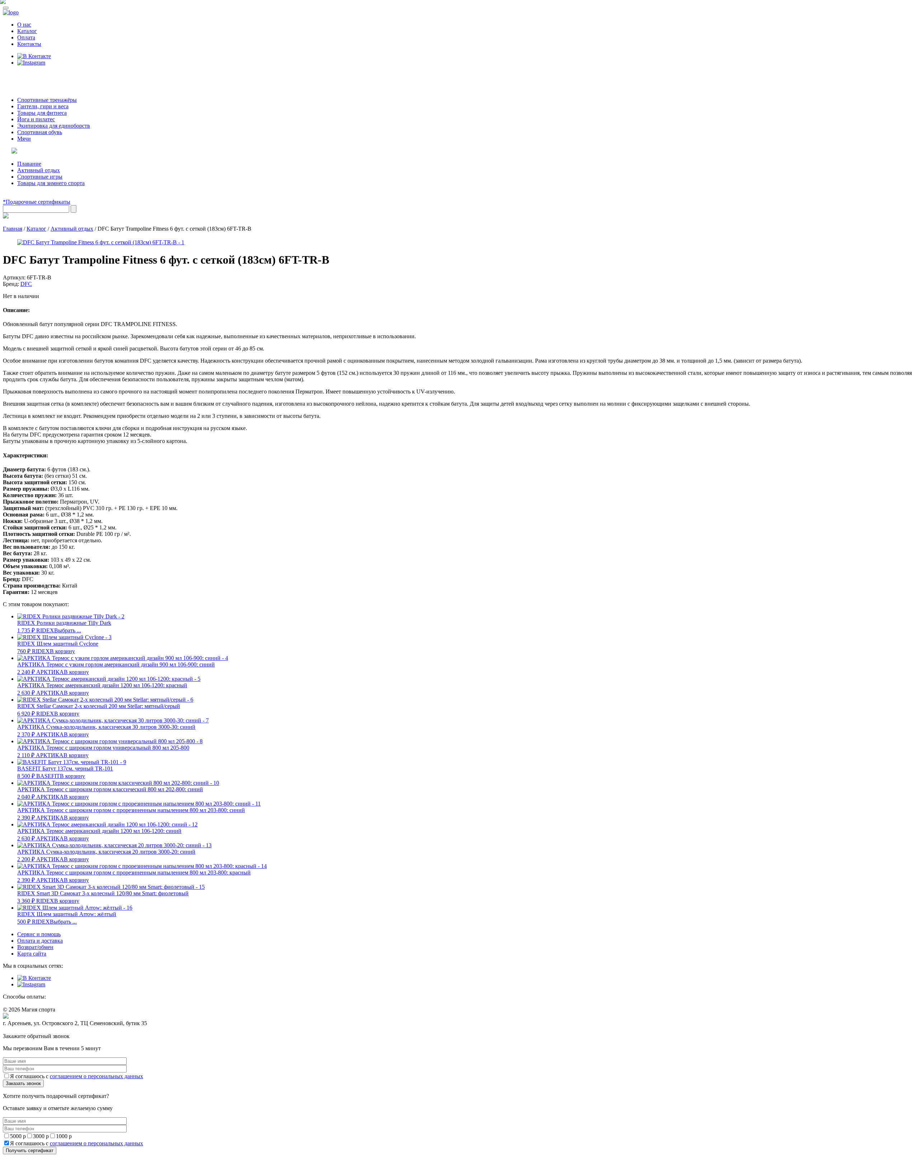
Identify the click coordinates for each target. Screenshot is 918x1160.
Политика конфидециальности (36, 1030)
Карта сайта (31, 954)
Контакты (29, 44)
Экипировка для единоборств (53, 126)
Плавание (29, 164)
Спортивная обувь (39, 132)
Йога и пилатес (36, 119)
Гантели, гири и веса (42, 106)
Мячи (24, 139)
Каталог (27, 31)
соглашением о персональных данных (96, 1076)
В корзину (62, 651)
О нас (24, 25)
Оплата (26, 37)
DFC (26, 284)
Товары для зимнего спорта (51, 183)
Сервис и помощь (39, 934)
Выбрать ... (67, 630)
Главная (12, 229)
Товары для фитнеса (42, 113)
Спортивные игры (39, 177)
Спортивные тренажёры (47, 100)
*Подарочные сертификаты (36, 202)
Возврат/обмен (35, 947)
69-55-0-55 (24, 76)
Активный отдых (38, 170)
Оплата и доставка (40, 941)
